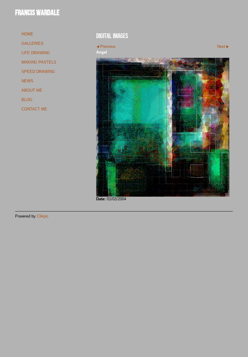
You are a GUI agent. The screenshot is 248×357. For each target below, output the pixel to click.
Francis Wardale (37, 12)
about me (31, 90)
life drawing (35, 53)
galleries (32, 43)
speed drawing (38, 71)
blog (26, 99)
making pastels (38, 62)
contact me (34, 109)
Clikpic (43, 216)
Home (27, 34)
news (27, 81)
